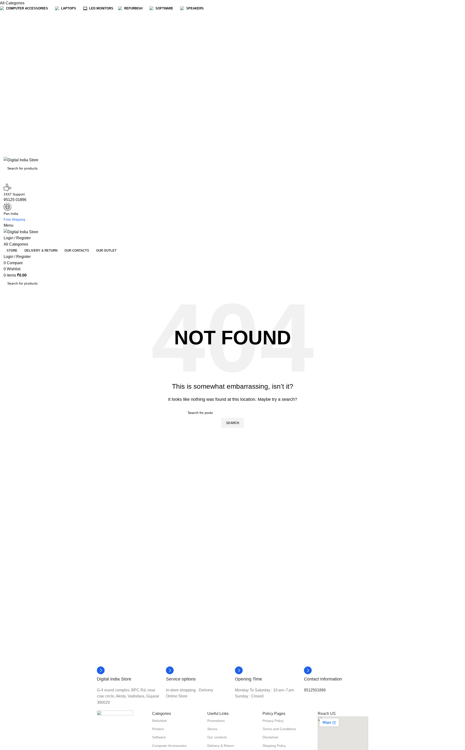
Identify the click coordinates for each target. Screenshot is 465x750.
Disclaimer (271, 737)
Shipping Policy (274, 746)
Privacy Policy (273, 721)
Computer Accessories (169, 746)
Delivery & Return (220, 746)
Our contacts (217, 737)
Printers (158, 729)
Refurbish (159, 721)
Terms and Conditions (279, 729)
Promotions (216, 721)
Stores (212, 729)
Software (159, 737)
